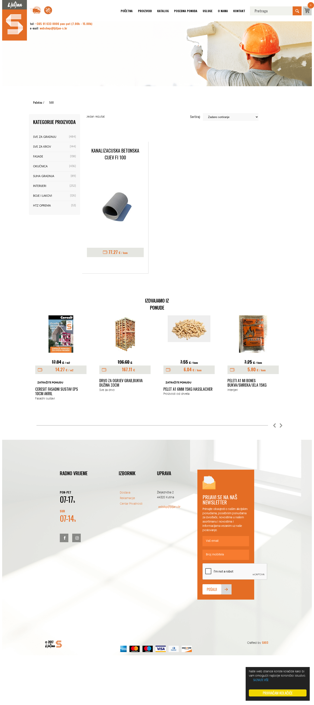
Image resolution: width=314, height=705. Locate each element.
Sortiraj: (195, 116)
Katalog (163, 11)
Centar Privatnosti (131, 503)
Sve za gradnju (44, 137)
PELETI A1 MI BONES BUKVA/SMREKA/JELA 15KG (247, 382)
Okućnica (40, 166)
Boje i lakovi (42, 196)
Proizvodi (145, 11)
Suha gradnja (43, 176)
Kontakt (239, 11)
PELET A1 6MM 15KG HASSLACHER (188, 389)
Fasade (38, 156)
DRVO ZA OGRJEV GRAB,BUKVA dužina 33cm (121, 382)
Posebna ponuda (185, 11)
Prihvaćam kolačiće (278, 693)
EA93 (265, 642)
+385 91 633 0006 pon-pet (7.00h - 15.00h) (63, 23)
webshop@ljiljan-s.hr (53, 28)
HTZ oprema (42, 205)
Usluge (208, 11)
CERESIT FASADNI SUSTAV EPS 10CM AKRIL (56, 391)
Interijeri (39, 186)
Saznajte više (261, 679)
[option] (61, 358)
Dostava (125, 492)
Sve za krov (42, 147)
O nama (223, 11)
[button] (274, 425)
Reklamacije (127, 498)
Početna (127, 11)
